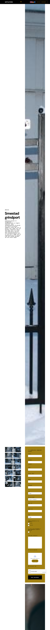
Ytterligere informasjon (33, 535)
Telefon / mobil (31, 473)
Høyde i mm (30, 503)
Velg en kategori (31, 497)
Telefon (31, 525)
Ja (30, 531)
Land (29, 491)
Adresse (29, 479)
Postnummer (30, 485)
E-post (29, 467)
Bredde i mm (30, 509)
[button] (21, 2)
